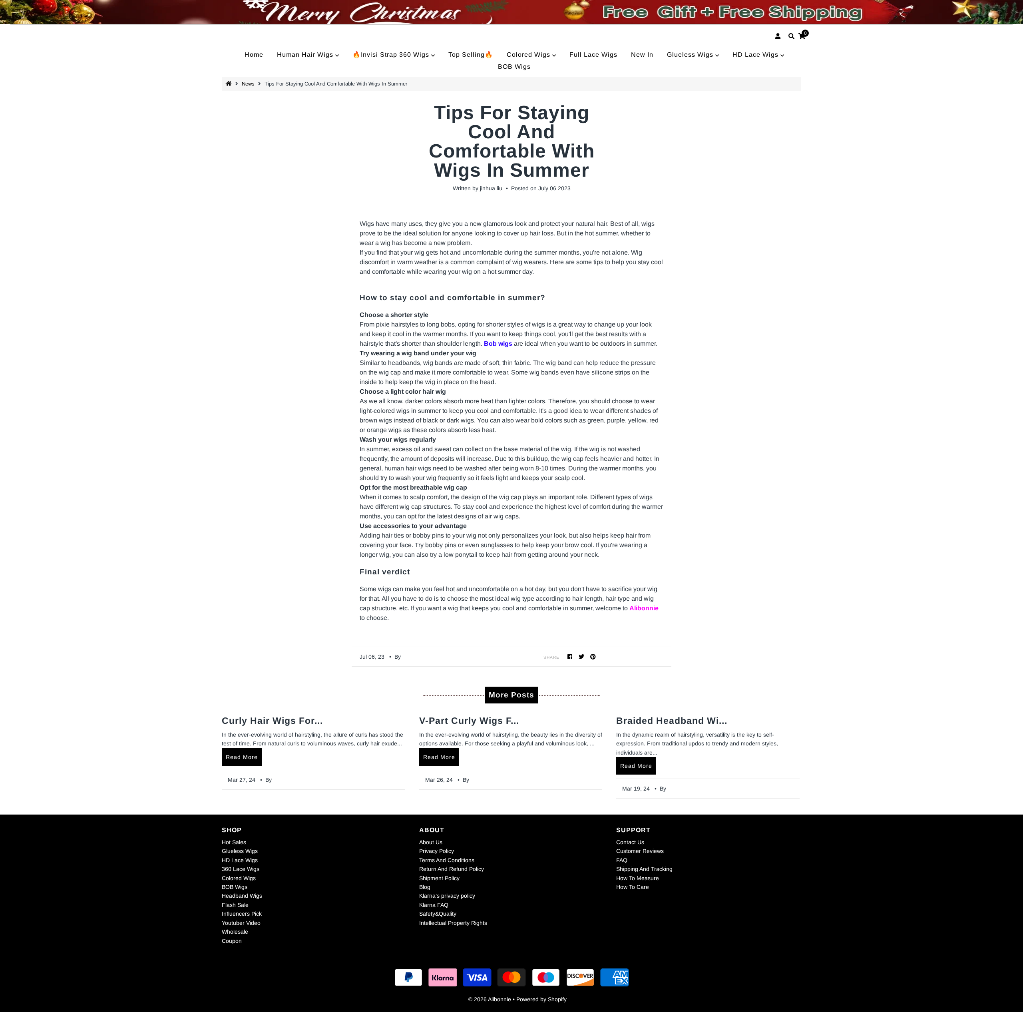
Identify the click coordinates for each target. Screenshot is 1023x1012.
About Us (430, 842)
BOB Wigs (514, 66)
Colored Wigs (529, 54)
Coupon (232, 941)
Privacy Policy (436, 851)
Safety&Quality (437, 913)
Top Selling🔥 (470, 54)
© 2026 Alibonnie (489, 999)
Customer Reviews (640, 851)
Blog (424, 887)
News (248, 84)
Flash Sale (235, 905)
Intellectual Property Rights (453, 923)
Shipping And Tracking (644, 869)
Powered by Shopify (541, 999)
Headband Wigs (242, 895)
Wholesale (235, 931)
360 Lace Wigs (240, 869)
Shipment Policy (439, 878)
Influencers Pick (242, 913)
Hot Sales (234, 842)
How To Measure (637, 878)
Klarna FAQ (433, 905)
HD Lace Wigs (756, 54)
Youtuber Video (241, 923)
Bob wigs (498, 343)
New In (642, 54)
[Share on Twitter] (582, 656)
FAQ (621, 860)
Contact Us (630, 842)
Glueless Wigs (691, 54)
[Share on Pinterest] (593, 656)
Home (254, 54)
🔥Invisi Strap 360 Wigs (391, 54)
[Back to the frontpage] (230, 84)
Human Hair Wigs (306, 54)
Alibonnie (644, 608)
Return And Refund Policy (451, 869)
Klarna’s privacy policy (447, 895)
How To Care (632, 887)
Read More (242, 757)
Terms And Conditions (446, 860)
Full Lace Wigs (593, 54)
